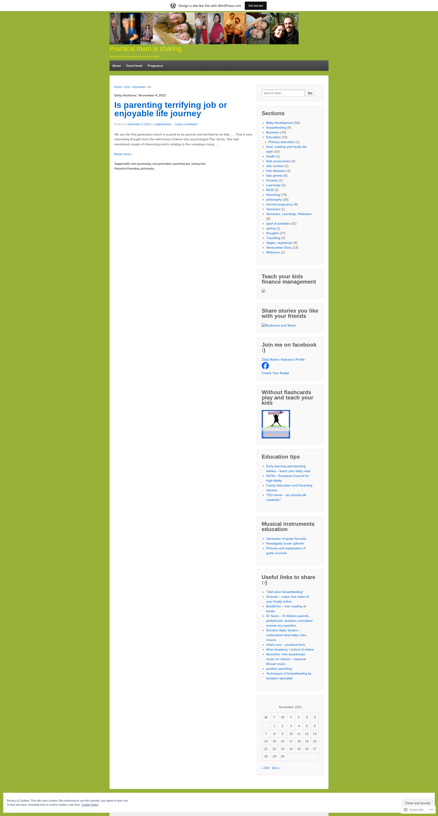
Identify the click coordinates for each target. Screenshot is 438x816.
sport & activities (278, 223)
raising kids (198, 163)
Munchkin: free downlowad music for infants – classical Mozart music (286, 659)
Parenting (133, 168)
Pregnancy (155, 65)
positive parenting (279, 668)
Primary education (282, 142)
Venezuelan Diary (279, 247)
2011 (127, 87)
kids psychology (141, 163)
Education (273, 137)
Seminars (273, 209)
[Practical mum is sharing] (204, 28)
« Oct (265, 768)
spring (270, 228)
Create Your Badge (275, 373)
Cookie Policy (90, 804)
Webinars (273, 252)
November (139, 87)
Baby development (279, 123)
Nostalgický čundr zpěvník (285, 543)
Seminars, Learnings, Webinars (289, 214)
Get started (255, 5)
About (116, 65)
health (270, 156)
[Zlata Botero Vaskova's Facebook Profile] (265, 368)
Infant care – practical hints (285, 644)
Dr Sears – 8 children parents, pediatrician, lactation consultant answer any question (289, 620)
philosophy (147, 168)
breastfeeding (276, 127)
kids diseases (276, 171)
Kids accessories (278, 161)
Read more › (123, 154)
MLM (270, 190)
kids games (274, 175)
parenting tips (181, 163)
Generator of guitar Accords (286, 538)
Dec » (276, 768)
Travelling (273, 238)
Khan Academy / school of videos (290, 649)
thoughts (272, 233)
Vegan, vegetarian (279, 243)
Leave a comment (186, 124)
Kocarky (272, 180)
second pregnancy (279, 204)
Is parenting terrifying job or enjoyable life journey (170, 109)
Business (272, 132)
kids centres (275, 166)
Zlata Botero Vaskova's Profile (283, 359)
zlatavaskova (163, 124)
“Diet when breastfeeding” (285, 592)
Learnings (273, 185)
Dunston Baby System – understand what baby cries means (286, 635)
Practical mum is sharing (145, 48)
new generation (162, 163)
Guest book (134, 65)
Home (118, 87)
